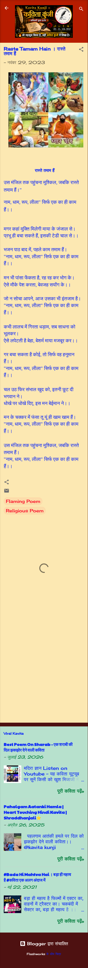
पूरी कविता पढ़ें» (70, 791)
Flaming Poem (23, 501)
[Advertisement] (44, 671)
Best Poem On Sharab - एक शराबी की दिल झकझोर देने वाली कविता (38, 747)
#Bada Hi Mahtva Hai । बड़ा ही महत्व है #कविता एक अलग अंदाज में (37, 877)
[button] (81, 49)
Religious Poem (25, 510)
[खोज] (81, 9)
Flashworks (36, 954)
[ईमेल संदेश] (6, 492)
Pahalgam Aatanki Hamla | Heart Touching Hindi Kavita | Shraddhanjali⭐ (35, 812)
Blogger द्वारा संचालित (47, 943)
